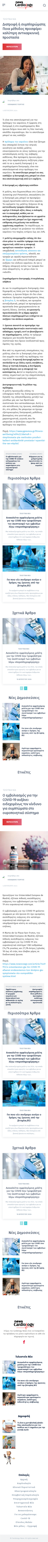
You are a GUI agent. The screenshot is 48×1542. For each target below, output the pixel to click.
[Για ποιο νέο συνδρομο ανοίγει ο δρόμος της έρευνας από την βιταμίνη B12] (24, 558)
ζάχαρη (9, 259)
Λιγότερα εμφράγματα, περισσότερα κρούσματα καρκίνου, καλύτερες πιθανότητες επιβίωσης (33, 751)
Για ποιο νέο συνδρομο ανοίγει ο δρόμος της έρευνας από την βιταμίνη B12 (24, 582)
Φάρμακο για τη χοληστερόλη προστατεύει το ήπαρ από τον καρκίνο (35, 461)
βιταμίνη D (10, 300)
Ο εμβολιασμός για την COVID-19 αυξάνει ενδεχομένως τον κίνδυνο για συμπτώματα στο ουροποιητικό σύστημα (14, 463)
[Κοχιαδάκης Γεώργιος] (5, 102)
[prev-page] (21, 688)
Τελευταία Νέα (9, 19)
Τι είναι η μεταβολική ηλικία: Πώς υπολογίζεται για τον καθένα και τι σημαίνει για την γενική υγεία (31, 1426)
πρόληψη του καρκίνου (16, 141)
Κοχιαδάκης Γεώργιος (16, 104)
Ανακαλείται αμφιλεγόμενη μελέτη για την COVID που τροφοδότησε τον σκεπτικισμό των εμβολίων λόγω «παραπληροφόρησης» (24, 522)
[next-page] (25, 688)
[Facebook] (24, 1342)
